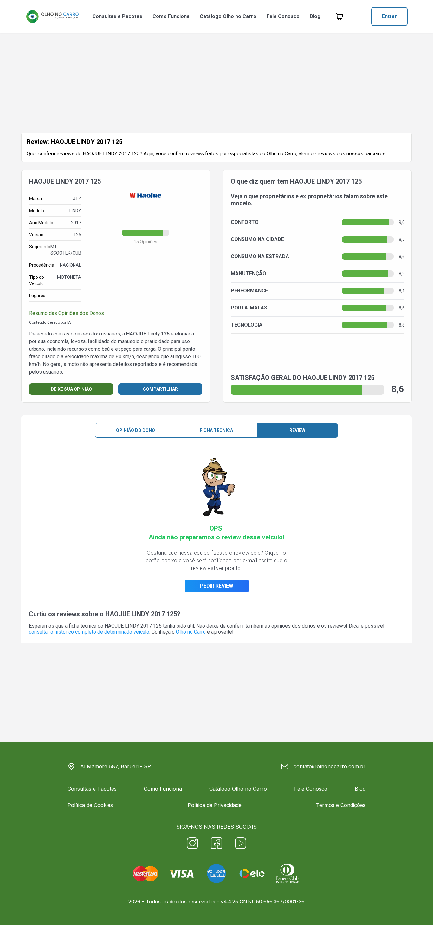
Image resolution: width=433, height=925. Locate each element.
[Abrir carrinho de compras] (339, 16)
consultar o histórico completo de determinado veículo (89, 632)
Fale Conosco (283, 16)
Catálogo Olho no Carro (228, 16)
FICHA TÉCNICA (216, 430)
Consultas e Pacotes (117, 16)
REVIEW (297, 430)
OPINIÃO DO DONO (135, 430)
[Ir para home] (52, 16)
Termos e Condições (340, 805)
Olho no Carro (191, 632)
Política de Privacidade (215, 805)
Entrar (389, 16)
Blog (315, 16)
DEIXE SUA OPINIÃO (71, 389)
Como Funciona (171, 16)
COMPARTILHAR (160, 389)
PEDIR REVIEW (216, 586)
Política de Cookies (90, 805)
